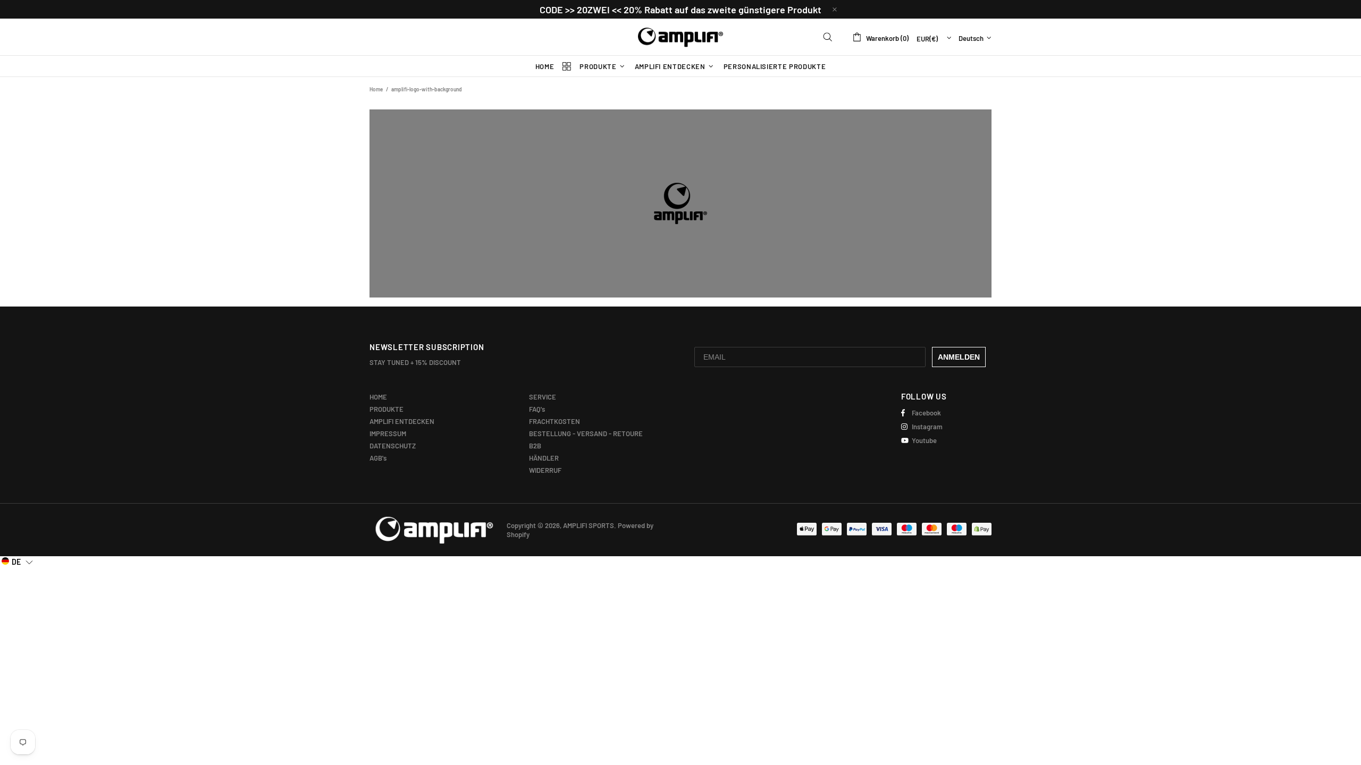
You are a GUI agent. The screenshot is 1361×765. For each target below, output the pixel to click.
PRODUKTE (386, 409)
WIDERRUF (545, 470)
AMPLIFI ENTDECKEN (401, 421)
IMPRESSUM (387, 433)
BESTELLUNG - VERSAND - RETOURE (586, 433)
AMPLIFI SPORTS (680, 37)
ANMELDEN (959, 357)
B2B (535, 445)
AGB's (378, 458)
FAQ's (537, 409)
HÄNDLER (544, 458)
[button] (17, 561)
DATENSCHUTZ (392, 445)
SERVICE (542, 397)
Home (376, 89)
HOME (378, 397)
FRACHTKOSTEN (554, 421)
